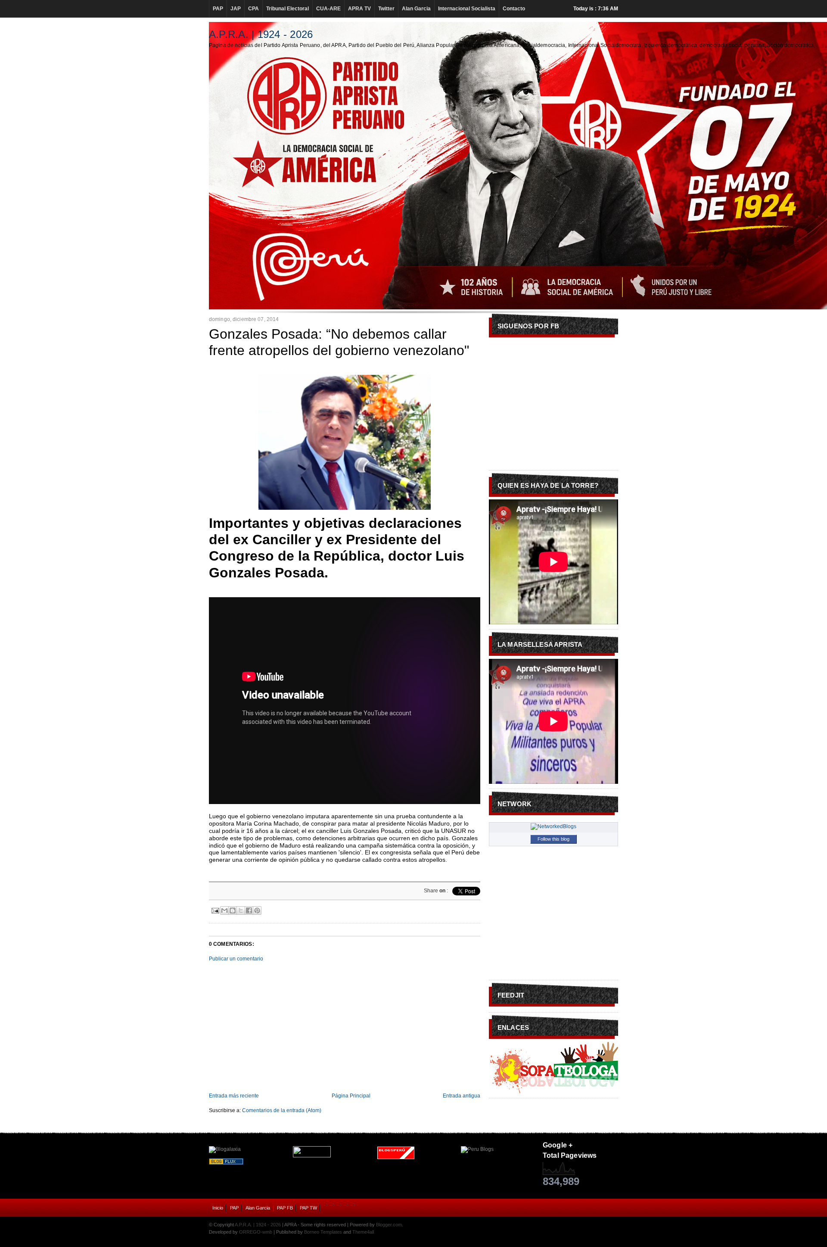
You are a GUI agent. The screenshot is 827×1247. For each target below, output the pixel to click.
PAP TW (308, 1207)
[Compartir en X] (240, 910)
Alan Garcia (416, 9)
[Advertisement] (344, 1027)
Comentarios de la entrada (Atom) (281, 1110)
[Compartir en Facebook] (249, 910)
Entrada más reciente (234, 1096)
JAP (235, 9)
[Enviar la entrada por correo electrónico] (215, 910)
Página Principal (351, 1096)
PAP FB (285, 1207)
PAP (218, 9)
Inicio (217, 1207)
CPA (253, 9)
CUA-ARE (328, 9)
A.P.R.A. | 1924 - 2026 (261, 34)
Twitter (386, 9)
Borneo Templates (323, 1232)
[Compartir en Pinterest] (257, 910)
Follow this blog (553, 839)
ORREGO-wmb (255, 1232)
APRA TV (359, 9)
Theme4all (363, 1232)
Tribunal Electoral (287, 9)
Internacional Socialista (466, 9)
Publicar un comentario (236, 959)
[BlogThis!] (232, 910)
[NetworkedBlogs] (553, 826)
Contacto (514, 9)
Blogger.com (389, 1224)
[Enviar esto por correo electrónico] (224, 910)
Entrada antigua (461, 1096)
